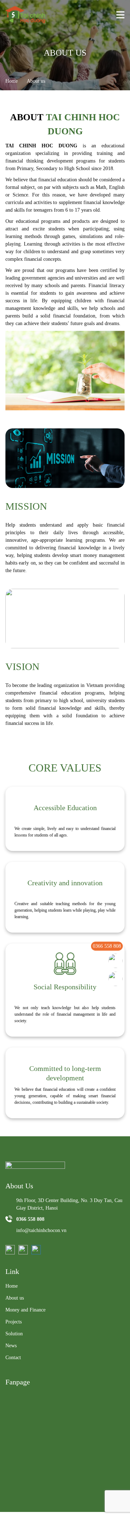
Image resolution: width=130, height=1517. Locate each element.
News (11, 1345)
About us (14, 1298)
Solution (14, 1333)
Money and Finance (25, 1310)
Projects (13, 1321)
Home (11, 81)
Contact (13, 1357)
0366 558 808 (107, 946)
